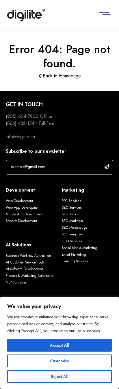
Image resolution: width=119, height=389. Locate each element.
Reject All (59, 376)
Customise (59, 361)
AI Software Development (24, 269)
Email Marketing (74, 254)
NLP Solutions (16, 282)
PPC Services (71, 200)
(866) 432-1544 (21, 123)
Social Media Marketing (79, 247)
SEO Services (71, 207)
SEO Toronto (71, 214)
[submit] (106, 166)
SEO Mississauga (75, 227)
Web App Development (24, 207)
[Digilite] (26, 15)
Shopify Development (21, 220)
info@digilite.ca (20, 136)
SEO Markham (72, 220)
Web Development (19, 200)
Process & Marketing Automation (30, 275)
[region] (59, 343)
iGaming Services (75, 261)
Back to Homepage (61, 75)
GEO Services (72, 241)
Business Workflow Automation (28, 255)
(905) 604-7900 (22, 116)
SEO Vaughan (72, 234)
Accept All (59, 345)
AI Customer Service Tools (25, 262)
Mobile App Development (25, 214)
